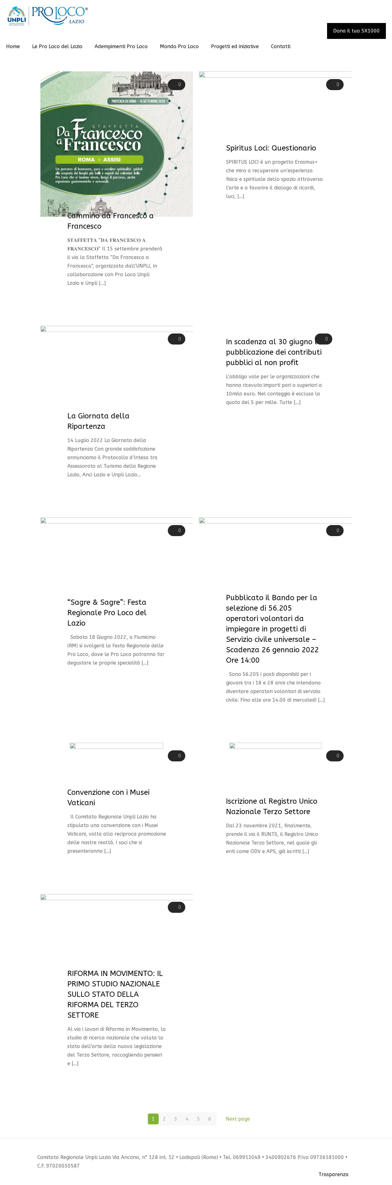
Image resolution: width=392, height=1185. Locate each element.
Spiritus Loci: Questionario (271, 148)
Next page (238, 1119)
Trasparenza (333, 1174)
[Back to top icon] (352, 1149)
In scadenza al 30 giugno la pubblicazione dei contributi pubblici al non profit (274, 352)
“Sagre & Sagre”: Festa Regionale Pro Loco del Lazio (107, 612)
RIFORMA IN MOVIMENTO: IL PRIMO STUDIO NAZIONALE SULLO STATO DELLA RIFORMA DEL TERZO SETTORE (115, 994)
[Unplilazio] (48, 15)
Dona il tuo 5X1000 (356, 31)
